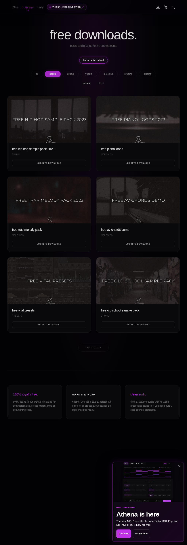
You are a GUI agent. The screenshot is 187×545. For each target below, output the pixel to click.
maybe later (141, 533)
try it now (123, 533)
